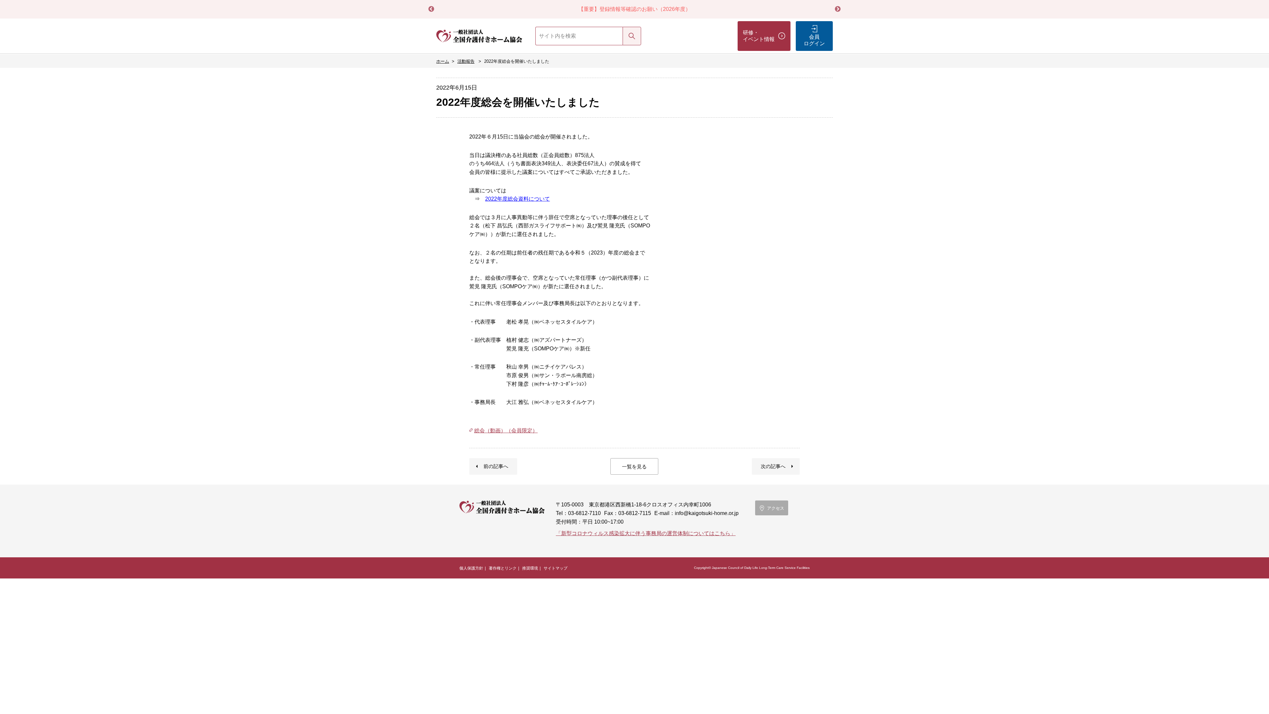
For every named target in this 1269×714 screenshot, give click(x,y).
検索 (632, 36)
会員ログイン (814, 40)
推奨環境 (530, 568)
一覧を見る (634, 466)
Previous (431, 9)
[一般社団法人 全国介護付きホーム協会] (479, 36)
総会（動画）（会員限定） (506, 430)
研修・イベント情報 (759, 36)
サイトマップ (555, 568)
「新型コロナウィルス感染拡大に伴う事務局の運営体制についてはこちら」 (646, 533)
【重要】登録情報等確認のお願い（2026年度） (634, 9)
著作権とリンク (503, 568)
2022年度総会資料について (517, 199)
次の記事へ (773, 466)
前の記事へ (495, 466)
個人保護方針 (471, 568)
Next (837, 9)
